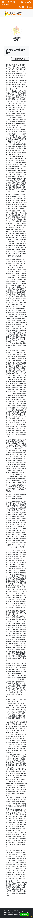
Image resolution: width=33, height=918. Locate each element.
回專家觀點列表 (20, 59)
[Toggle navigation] (26, 13)
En (27, 7)
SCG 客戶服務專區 (11, 2)
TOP (28, 915)
